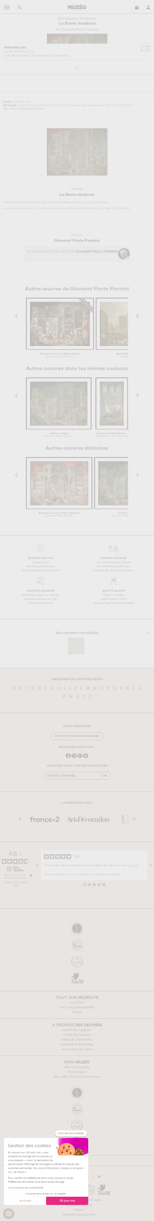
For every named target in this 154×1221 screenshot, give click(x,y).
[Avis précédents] (37, 865)
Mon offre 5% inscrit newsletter (77, 1076)
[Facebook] (68, 757)
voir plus (133, 865)
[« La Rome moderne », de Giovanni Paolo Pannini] (76, 646)
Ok (104, 775)
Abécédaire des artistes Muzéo (77, 679)
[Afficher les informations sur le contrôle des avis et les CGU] (30, 875)
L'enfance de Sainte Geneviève (111, 435)
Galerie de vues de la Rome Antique (60, 355)
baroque (103, 202)
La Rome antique (58, 435)
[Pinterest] (80, 757)
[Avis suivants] (151, 865)
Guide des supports (77, 1030)
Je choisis (25, 1200)
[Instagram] (74, 757)
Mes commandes (77, 1067)
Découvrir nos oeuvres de (72, 251)
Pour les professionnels (77, 1007)
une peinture (32, 202)
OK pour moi (67, 1200)
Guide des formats (77, 1034)
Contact (79, 1209)
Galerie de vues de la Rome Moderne (59, 514)
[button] (8, 1213)
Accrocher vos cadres (77, 1049)
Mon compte (77, 1071)
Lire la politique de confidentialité (25, 1188)
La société (77, 1002)
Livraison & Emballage (77, 1044)
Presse (77, 1012)
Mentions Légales (79, 1205)
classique (64, 202)
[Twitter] (86, 757)
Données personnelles (79, 1214)
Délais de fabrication (77, 1039)
